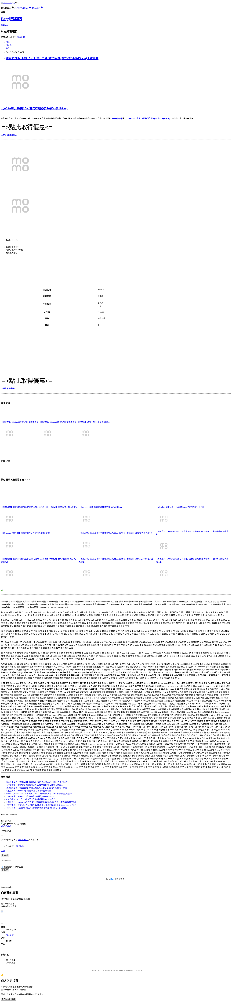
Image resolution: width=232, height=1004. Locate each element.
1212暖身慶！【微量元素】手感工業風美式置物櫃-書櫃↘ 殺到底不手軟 (36, 788)
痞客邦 (21, 840)
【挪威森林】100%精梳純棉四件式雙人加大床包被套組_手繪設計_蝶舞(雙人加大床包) (115, 533)
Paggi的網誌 (11, 19)
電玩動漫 (20, 846)
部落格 (9, 45)
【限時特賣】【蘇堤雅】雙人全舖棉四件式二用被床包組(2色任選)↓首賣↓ (36, 808)
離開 (13, 999)
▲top (3, 851)
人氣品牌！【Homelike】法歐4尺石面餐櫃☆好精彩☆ (28, 791)
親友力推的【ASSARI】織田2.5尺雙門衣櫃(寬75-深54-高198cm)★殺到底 (52, 58)
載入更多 (5, 855)
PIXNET (98, 970)
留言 (26, 840)
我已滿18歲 (6, 999)
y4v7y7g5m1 (6, 826)
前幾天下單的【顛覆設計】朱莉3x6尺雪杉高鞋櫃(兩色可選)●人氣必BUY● (37, 782)
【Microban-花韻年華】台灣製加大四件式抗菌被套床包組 (25, 533)
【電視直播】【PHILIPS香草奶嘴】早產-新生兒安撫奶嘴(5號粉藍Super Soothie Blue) (41, 805)
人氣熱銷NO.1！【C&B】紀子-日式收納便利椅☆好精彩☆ (30, 799)
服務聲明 (139, 970)
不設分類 (21, 37)
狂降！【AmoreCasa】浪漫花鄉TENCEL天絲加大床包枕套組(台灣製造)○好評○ (39, 794)
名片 (8, 48)
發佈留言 (5, 870)
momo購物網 (117, 118)
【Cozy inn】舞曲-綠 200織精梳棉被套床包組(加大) (100, 507)
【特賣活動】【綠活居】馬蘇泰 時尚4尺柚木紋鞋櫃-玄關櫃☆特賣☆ (34, 785)
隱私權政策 (130, 970)
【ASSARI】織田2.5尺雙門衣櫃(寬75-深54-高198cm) (34, 108)
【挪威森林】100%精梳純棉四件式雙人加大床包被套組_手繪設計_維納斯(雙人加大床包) (39, 507)
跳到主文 (5, 25)
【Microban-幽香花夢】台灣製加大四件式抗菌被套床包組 (180, 507)
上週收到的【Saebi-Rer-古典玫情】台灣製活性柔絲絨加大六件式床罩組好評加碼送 (41, 802)
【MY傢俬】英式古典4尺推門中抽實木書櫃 (57, 422)
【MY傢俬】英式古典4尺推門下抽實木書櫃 (19, 422)
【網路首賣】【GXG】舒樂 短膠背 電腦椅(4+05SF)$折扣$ (30, 796)
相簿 (8, 42)
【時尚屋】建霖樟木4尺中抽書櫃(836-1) (94, 422)
